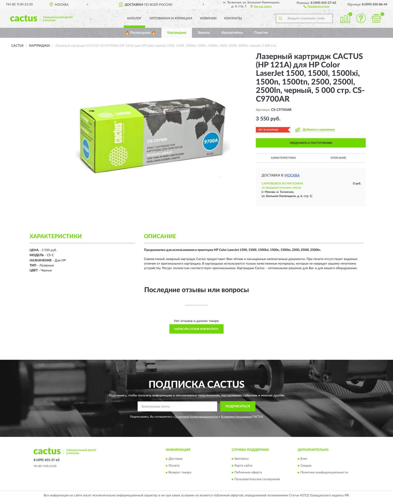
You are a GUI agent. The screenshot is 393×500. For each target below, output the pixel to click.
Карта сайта (243, 465)
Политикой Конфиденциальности (196, 416)
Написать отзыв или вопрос (196, 329)
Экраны (204, 32)
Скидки (305, 465)
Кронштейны (232, 32)
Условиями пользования (236, 416)
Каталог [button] (134, 18)
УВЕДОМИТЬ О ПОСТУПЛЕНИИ (311, 143)
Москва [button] (292, 175)
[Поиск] (280, 18)
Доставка (175, 458)
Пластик (261, 32)
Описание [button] (338, 157)
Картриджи (176, 32)
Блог (303, 458)
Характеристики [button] (283, 157)
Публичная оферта (248, 472)
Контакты (233, 18)
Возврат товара (180, 472)
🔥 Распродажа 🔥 (140, 32)
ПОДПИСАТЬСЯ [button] (237, 406)
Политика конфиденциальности (324, 472)
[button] (316, 6)
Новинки (208, 18)
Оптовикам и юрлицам (170, 18)
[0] (376, 18)
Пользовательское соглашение (257, 479)
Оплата (174, 465)
